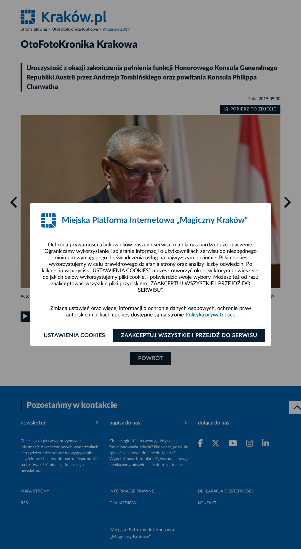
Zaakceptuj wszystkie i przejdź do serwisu (189, 335)
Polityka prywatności (209, 315)
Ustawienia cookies (74, 335)
